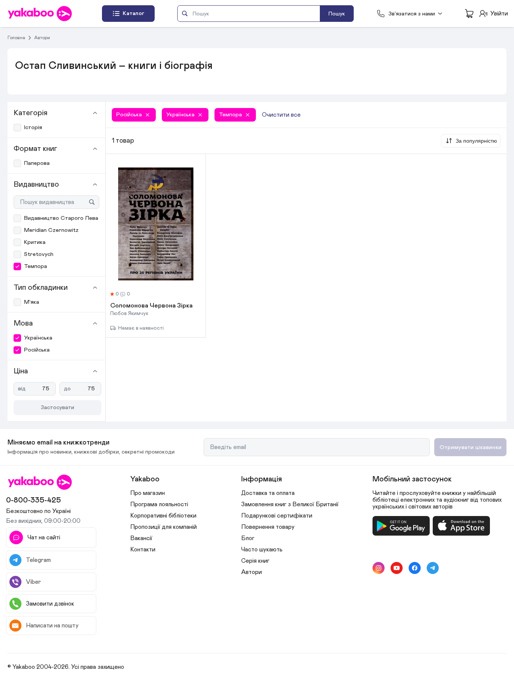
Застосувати (57, 407)
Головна (16, 37)
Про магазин (147, 493)
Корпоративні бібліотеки (163, 516)
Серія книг (255, 561)
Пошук (336, 14)
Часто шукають (262, 550)
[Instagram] (379, 568)
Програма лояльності (159, 504)
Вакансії (141, 538)
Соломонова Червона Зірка (151, 306)
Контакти (142, 550)
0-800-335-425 (33, 500)
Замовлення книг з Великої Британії (290, 504)
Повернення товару (268, 527)
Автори (42, 37)
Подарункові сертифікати (276, 516)
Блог (247, 538)
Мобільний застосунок (412, 479)
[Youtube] (397, 568)
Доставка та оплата (268, 493)
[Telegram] (433, 568)
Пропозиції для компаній (163, 527)
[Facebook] (415, 568)
